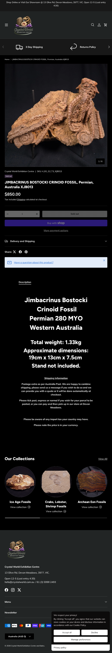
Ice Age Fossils (20, 502)
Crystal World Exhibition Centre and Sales (27, 646)
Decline (94, 632)
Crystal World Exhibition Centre (19, 171)
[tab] (25, 282)
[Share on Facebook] (20, 252)
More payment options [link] (56, 230)
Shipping (21, 199)
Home (7, 59)
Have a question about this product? (33, 262)
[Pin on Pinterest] (26, 252)
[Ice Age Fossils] (20, 481)
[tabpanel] (56, 358)
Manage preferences (80, 639)
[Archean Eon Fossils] (91, 481)
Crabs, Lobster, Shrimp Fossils (56, 504)
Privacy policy (60, 647)
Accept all (66, 632)
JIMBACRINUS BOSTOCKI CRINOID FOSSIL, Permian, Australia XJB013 (40, 59)
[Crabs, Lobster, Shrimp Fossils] (56, 481)
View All (102, 458)
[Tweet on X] (14, 252)
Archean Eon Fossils (92, 502)
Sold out (75, 214)
